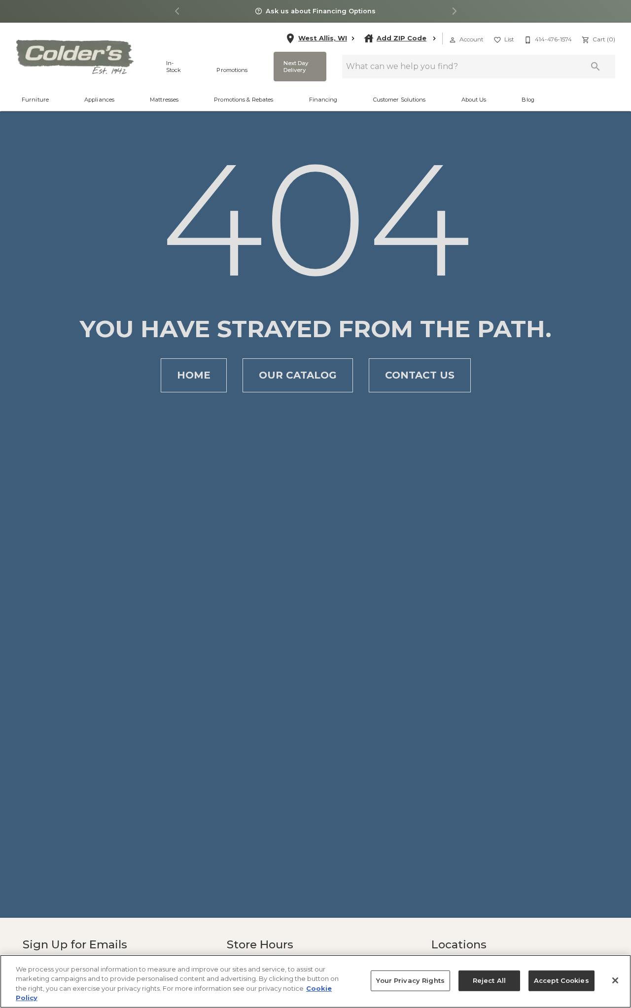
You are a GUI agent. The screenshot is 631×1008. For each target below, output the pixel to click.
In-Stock (173, 66)
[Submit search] (595, 66)
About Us (474, 99)
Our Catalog (298, 375)
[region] (315, 981)
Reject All (488, 980)
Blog (528, 99)
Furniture (35, 99)
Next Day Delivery (295, 66)
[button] (452, 40)
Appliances (99, 99)
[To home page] (74, 56)
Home (193, 375)
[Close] (615, 980)
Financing (323, 99)
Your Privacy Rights (412, 980)
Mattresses (164, 99)
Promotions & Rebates (243, 99)
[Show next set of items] (454, 11)
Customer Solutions (399, 99)
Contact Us (420, 375)
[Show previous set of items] (177, 11)
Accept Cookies (558, 980)
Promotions (231, 70)
